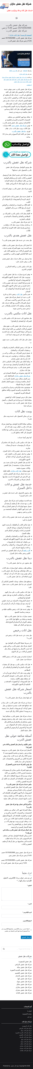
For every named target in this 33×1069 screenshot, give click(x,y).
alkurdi (25, 70)
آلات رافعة (26, 550)
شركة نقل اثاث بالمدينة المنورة (23, 1032)
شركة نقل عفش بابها (25, 979)
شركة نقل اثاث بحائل (26, 1044)
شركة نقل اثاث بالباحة (26, 1050)
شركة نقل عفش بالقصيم (23, 973)
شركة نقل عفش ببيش (19, 125)
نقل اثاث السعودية (27, 1026)
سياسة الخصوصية (27, 1014)
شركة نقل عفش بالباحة (24, 993)
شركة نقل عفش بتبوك (24, 981)
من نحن (29, 1017)
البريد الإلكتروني (27, 912)
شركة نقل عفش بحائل (24, 984)
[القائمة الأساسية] (16, 18)
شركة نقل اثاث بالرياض (25, 1028)
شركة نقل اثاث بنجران (26, 1048)
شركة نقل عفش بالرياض (23, 964)
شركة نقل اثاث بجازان (26, 1046)
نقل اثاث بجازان (16, 471)
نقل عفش (8, 79)
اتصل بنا (29, 1011)
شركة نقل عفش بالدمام (24, 976)
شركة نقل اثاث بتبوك (26, 1041)
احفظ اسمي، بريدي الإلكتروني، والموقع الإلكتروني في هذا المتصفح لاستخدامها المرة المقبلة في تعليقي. (15, 930)
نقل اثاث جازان (23, 74)
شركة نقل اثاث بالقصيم (25, 1035)
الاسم (30, 904)
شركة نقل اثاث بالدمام (26, 1037)
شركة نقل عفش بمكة (24, 967)
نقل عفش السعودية (25, 961)
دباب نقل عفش (20, 77)
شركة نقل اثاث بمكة (26, 1030)
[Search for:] (16, 949)
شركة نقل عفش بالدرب (22, 79)
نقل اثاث (14, 79)
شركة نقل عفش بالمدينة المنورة (21, 970)
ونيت (24, 81)
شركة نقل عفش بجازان (22, 376)
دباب (26, 77)
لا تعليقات (29, 85)
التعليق (29, 885)
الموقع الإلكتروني (27, 920)
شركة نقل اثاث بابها (26, 1039)
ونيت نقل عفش (18, 81)
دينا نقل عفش (12, 77)
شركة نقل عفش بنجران (24, 990)
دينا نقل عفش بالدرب (19, 131)
